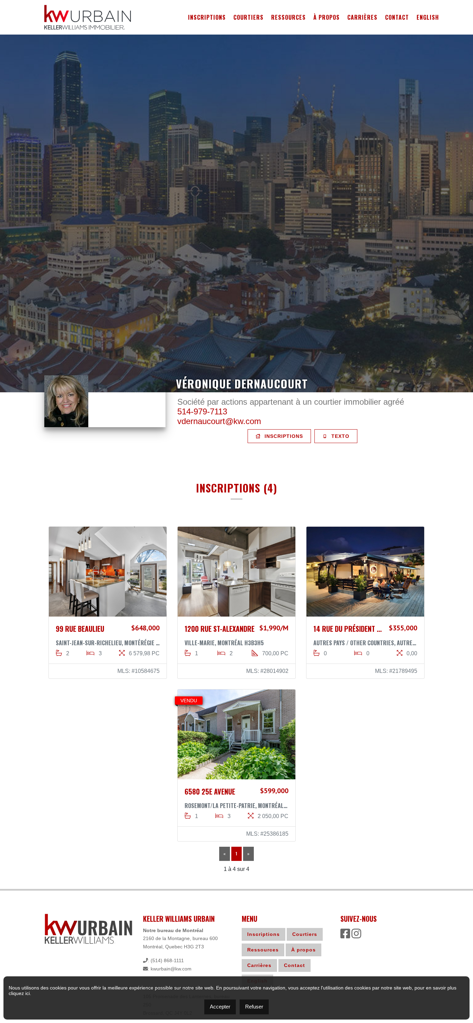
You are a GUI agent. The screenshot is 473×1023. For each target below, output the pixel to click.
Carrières (362, 17)
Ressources (288, 17)
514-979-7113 (202, 411)
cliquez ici (19, 993)
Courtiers (248, 17)
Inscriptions (207, 17)
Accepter (220, 1007)
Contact (397, 17)
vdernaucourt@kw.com (219, 421)
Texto (339, 436)
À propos (326, 17)
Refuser (254, 1007)
